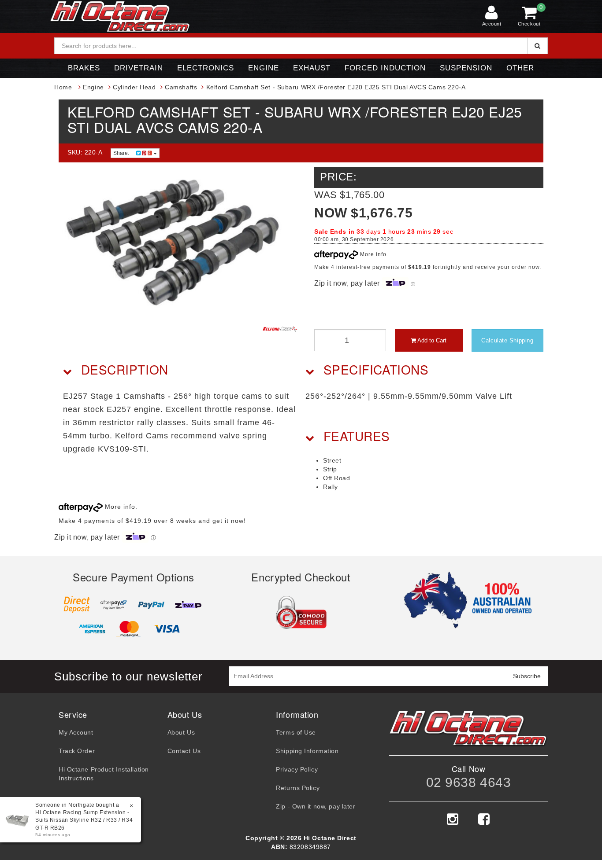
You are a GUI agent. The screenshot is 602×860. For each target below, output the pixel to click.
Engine (263, 68)
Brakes (84, 68)
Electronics (205, 68)
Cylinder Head (134, 87)
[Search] (537, 45)
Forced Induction (385, 68)
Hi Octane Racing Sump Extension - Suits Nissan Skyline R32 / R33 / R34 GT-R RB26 (84, 820)
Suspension (466, 68)
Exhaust (312, 68)
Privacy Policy (297, 769)
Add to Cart (431, 340)
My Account (76, 732)
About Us (181, 732)
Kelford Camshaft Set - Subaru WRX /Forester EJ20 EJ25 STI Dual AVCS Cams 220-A (336, 87)
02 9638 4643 (468, 782)
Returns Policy (298, 787)
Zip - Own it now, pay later (315, 806)
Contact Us (184, 750)
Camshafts (181, 87)
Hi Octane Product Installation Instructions (104, 774)
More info (372, 254)
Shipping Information (307, 750)
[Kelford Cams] (280, 329)
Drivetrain (138, 68)
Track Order (77, 750)
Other (520, 68)
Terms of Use (296, 732)
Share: (121, 153)
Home (63, 87)
